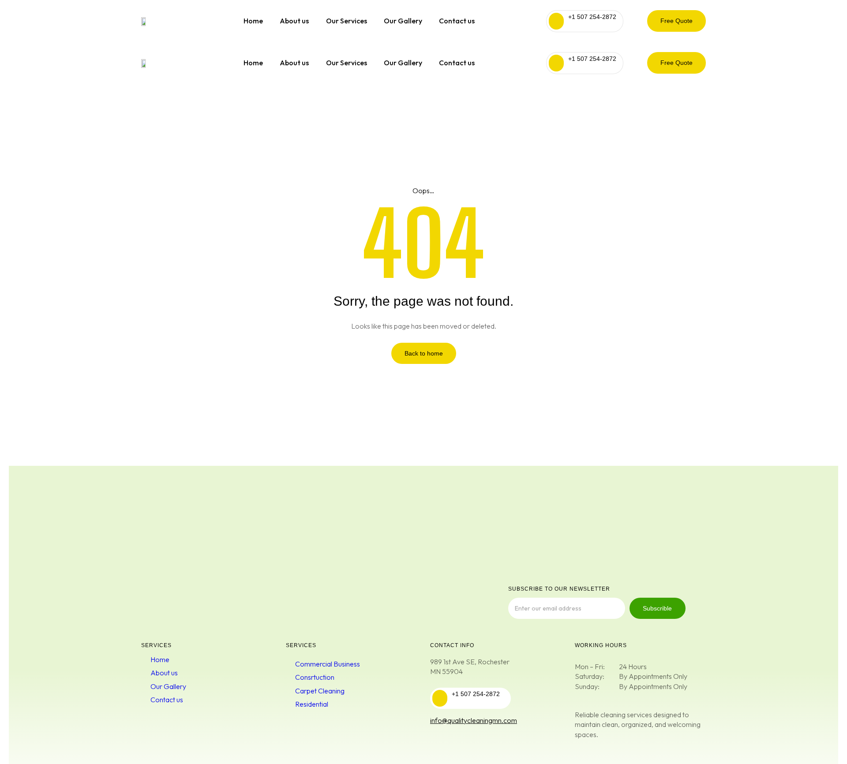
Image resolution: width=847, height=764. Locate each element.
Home (253, 20)
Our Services (346, 20)
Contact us (457, 20)
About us (294, 20)
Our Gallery (403, 20)
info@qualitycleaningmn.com (473, 720)
